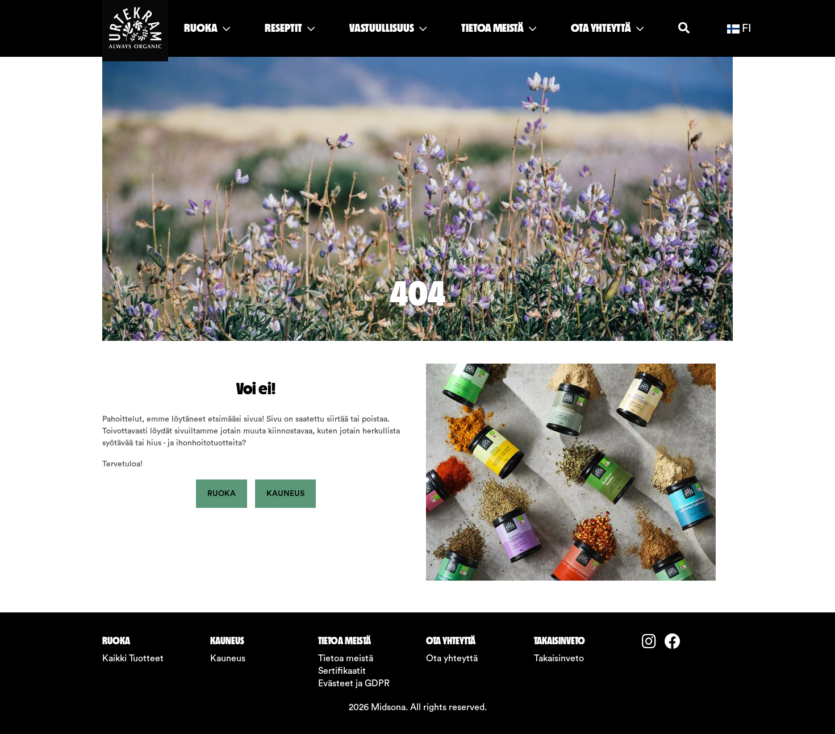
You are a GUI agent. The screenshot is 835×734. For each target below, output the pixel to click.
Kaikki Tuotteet (133, 658)
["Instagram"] (653, 642)
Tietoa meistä (345, 658)
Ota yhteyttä (452, 658)
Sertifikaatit (342, 670)
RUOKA (201, 28)
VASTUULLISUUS (382, 28)
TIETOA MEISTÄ (493, 28)
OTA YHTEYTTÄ (602, 28)
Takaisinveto (559, 658)
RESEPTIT (284, 28)
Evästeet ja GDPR (354, 683)
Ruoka (221, 494)
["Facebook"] (676, 642)
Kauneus (285, 494)
